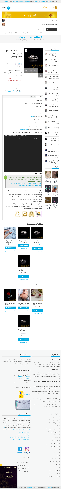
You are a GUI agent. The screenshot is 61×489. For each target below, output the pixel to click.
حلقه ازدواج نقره (35, 40)
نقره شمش (21, 33)
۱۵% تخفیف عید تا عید (53, 435)
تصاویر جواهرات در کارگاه (52, 474)
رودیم (32, 116)
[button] (26, 50)
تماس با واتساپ (26, 183)
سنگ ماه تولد (55, 465)
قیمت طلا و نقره (54, 441)
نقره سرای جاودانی (29, 487)
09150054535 (37, 1)
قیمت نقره (10, 33)
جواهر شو (56, 453)
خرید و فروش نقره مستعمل (52, 447)
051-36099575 (27, 377)
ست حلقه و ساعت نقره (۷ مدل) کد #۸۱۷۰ (23, 304)
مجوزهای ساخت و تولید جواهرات (51, 429)
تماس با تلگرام (37, 183)
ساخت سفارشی (28, 33)
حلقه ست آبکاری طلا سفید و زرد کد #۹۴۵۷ (10, 304)
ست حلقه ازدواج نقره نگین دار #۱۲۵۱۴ (10, 242)
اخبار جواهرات (55, 456)
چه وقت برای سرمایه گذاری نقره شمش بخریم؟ (19, 438)
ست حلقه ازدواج (9, 90)
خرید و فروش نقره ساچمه (24, 432)
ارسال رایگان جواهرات (53, 423)
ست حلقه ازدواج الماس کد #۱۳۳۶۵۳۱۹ (37, 242)
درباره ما (4, 33)
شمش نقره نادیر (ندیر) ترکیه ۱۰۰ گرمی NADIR (20, 439)
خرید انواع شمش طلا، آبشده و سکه (22, 471)
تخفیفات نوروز (55, 438)
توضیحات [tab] (40, 97)
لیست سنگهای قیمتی (53, 468)
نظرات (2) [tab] (33, 97)
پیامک (10, 183)
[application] (23, 153)
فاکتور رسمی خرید (54, 426)
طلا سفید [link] (17, 72)
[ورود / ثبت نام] (38, 29)
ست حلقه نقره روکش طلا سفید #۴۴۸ (37, 304)
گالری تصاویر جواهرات (53, 471)
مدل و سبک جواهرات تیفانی (23, 462)
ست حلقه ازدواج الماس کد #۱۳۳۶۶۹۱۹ (23, 242)
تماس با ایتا (17, 183)
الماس (14, 90)
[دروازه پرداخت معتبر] (21, 395)
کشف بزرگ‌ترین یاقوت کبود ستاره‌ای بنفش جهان (19, 468)
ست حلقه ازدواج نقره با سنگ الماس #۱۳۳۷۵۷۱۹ (23, 270)
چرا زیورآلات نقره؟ (54, 462)
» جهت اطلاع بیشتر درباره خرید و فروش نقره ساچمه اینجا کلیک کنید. (16, 428)
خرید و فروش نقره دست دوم (52, 444)
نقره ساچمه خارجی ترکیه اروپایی (22, 436)
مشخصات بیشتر (37, 248)
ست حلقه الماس (10, 92)
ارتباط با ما (21, 379)
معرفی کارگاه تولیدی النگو (52, 432)
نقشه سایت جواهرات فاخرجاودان (51, 477)
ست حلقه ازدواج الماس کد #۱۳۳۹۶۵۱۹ (23, 330)
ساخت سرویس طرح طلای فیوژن (22, 465)
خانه (41, 33)
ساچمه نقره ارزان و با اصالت (23, 434)
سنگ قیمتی (15, 33)
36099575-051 (49, 1)
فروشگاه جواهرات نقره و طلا (52, 414)
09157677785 (15, 1)
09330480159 (21, 1)
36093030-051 (27, 1)
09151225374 (43, 1)
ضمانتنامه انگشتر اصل (23, 129)
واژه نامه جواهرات (54, 459)
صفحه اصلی (42, 40)
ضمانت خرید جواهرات (53, 417)
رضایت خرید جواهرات (53, 420)
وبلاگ (56, 450)
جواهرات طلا (35, 33)
